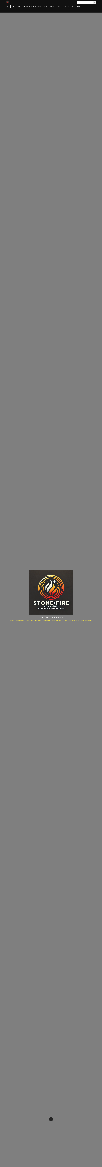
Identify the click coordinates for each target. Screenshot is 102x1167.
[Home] (7, 2)
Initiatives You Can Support (14, 10)
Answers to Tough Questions (32, 6)
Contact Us (42, 10)
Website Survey (30, 10)
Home (7, 6)
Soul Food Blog (68, 6)
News (78, 6)
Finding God (16, 6)
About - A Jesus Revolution (52, 6)
